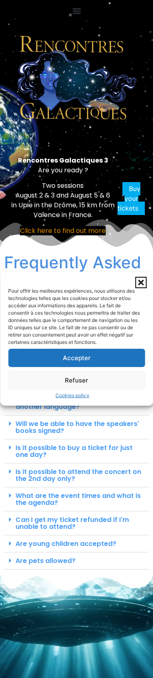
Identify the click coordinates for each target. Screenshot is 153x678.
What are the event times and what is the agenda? (78, 499)
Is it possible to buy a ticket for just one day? (74, 451)
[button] (141, 282)
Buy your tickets (129, 199)
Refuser (76, 380)
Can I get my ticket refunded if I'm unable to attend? (72, 523)
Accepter (77, 358)
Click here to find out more (63, 230)
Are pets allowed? (45, 560)
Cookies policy (72, 395)
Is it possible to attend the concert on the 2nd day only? (78, 475)
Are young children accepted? (66, 543)
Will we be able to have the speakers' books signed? (77, 427)
